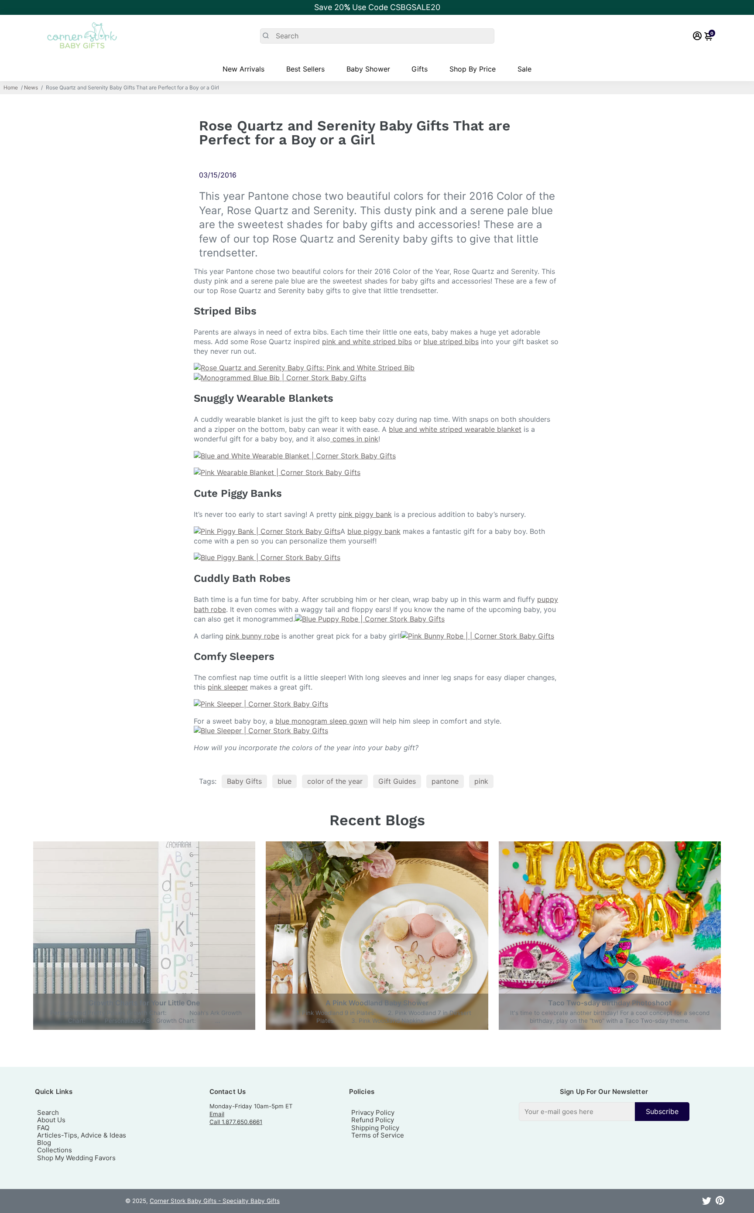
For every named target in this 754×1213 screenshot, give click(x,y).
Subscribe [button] (662, 1111)
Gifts (419, 69)
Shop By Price (472, 69)
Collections (54, 1150)
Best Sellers (305, 69)
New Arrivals (243, 69)
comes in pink (354, 438)
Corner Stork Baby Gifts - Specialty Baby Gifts (215, 1200)
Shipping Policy (375, 1128)
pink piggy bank (365, 514)
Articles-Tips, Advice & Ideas (81, 1135)
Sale (524, 69)
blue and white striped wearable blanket (455, 429)
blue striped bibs (451, 341)
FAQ (43, 1128)
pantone (445, 781)
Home (10, 88)
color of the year (335, 781)
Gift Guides (397, 781)
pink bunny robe (252, 636)
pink (481, 781)
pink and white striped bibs (367, 341)
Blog (44, 1142)
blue (284, 781)
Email (216, 1113)
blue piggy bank (374, 531)
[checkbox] (604, 1111)
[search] (377, 36)
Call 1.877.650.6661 (235, 1121)
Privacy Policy (372, 1112)
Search (48, 1112)
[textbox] (577, 1111)
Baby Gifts (244, 781)
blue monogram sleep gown (321, 721)
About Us (51, 1120)
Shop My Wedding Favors (76, 1158)
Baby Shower (368, 69)
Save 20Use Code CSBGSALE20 (377, 7)
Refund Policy (372, 1120)
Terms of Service (377, 1135)
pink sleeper (228, 687)
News (31, 88)
